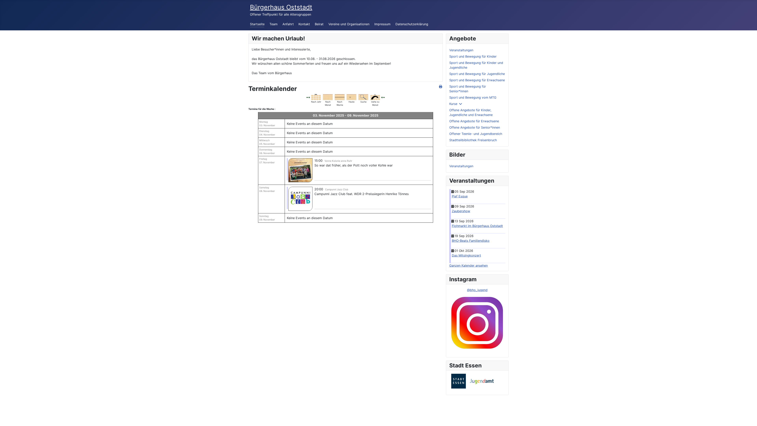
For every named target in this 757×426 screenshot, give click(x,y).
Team (273, 24)
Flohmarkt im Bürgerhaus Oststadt (477, 226)
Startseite (257, 24)
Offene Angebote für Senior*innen (474, 127)
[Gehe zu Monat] (375, 97)
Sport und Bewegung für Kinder (473, 56)
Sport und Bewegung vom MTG (472, 97)
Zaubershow (461, 211)
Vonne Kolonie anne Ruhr (338, 160)
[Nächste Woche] (382, 97)
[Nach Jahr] (316, 97)
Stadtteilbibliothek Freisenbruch (473, 140)
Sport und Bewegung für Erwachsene (477, 80)
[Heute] (351, 97)
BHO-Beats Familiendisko (470, 241)
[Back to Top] (750, 419)
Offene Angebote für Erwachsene (474, 121)
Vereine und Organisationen (348, 24)
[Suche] (363, 97)
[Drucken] (441, 87)
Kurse (453, 104)
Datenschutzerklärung (411, 24)
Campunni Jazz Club (336, 189)
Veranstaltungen (461, 50)
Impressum (382, 24)
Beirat (319, 24)
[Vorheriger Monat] (307, 97)
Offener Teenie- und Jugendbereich (475, 134)
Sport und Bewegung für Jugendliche (477, 74)
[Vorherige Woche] (309, 97)
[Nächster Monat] (384, 97)
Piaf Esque (460, 196)
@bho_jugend (477, 290)
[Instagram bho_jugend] (477, 323)
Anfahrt (288, 24)
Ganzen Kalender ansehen (468, 265)
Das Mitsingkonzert (466, 255)
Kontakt (304, 24)
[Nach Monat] (328, 97)
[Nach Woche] (340, 97)
